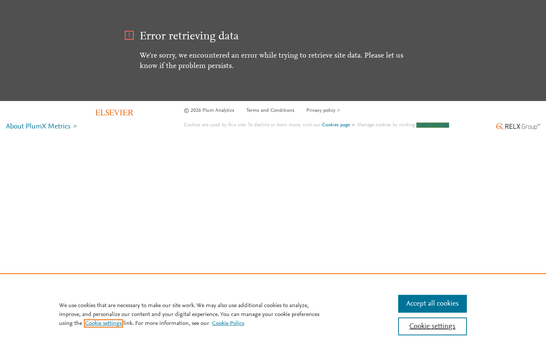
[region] (273, 314)
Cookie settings (432, 125)
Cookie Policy (228, 323)
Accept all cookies (432, 303)
